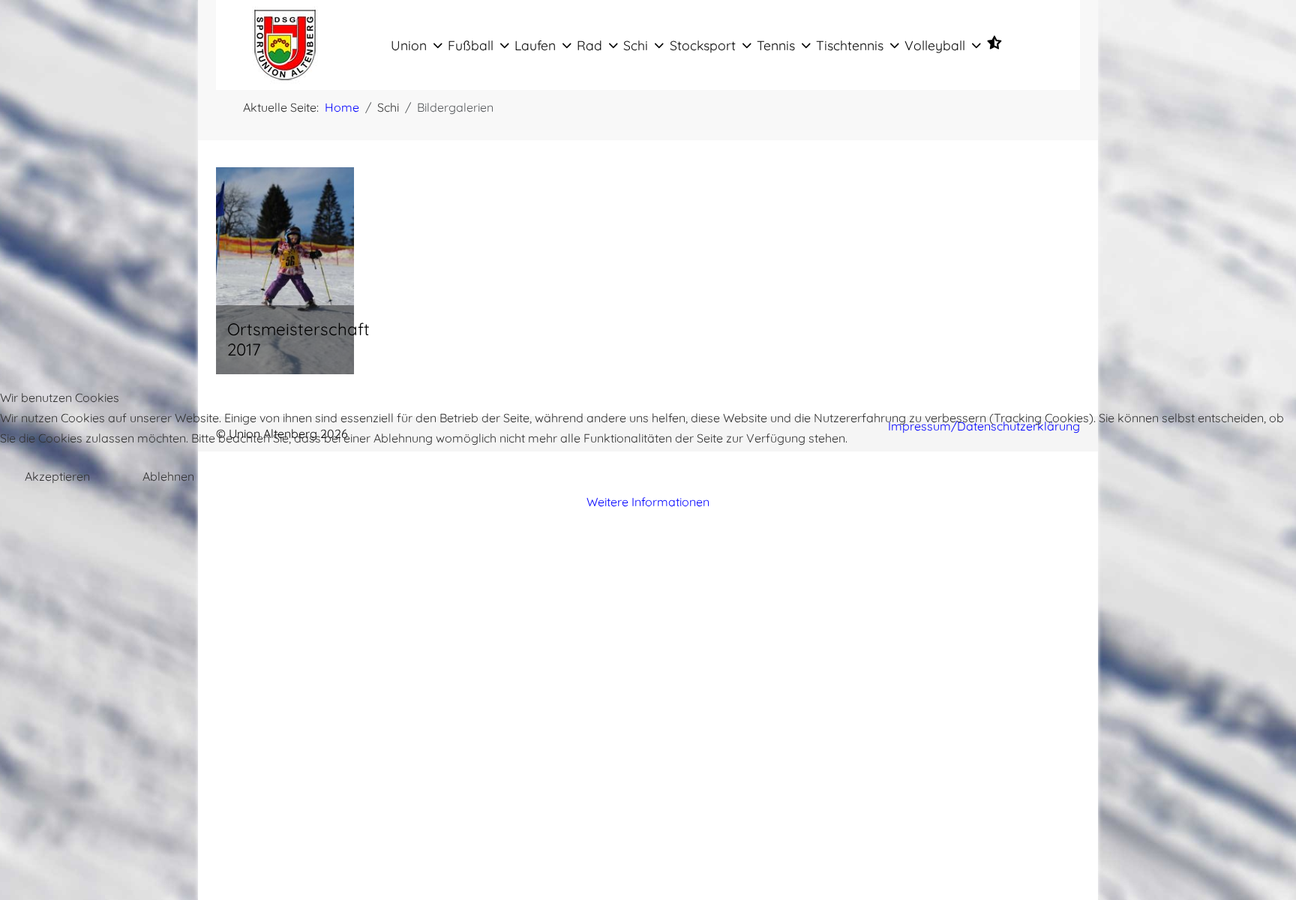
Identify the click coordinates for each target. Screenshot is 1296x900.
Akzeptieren (57, 476)
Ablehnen (168, 476)
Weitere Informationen (648, 501)
